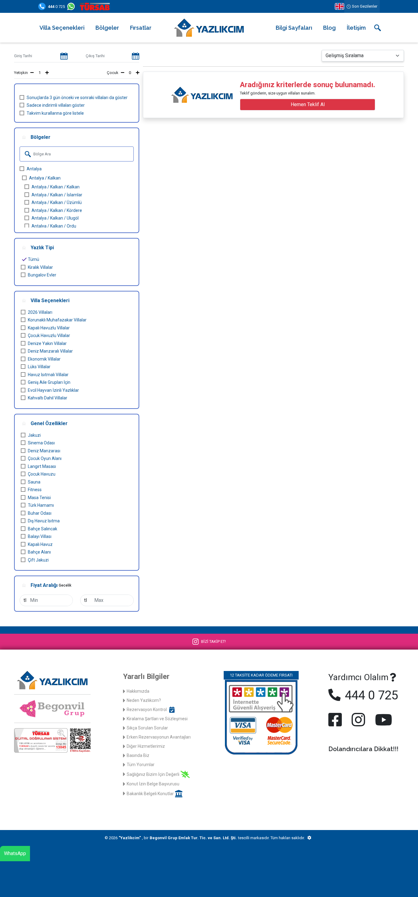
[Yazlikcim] (209, 27)
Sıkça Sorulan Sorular (147, 727)
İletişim (356, 27)
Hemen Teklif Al (308, 104)
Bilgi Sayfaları (294, 27)
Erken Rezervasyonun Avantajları (159, 737)
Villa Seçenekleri (61, 27)
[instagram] (358, 720)
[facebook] (336, 720)
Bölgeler (107, 27)
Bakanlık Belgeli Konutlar (150, 793)
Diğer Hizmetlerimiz (146, 746)
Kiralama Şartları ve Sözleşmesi (157, 718)
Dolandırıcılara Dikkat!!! (363, 749)
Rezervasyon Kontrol (147, 709)
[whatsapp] (72, 6)
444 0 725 (370, 695)
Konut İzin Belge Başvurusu (153, 783)
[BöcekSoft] (309, 838)
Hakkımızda (138, 691)
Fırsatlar (140, 27)
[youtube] (382, 720)
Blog (329, 27)
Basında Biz (138, 755)
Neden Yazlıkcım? (144, 700)
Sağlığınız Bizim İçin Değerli (153, 774)
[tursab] (96, 6)
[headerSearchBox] (377, 28)
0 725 (56, 7)
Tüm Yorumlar (141, 764)
